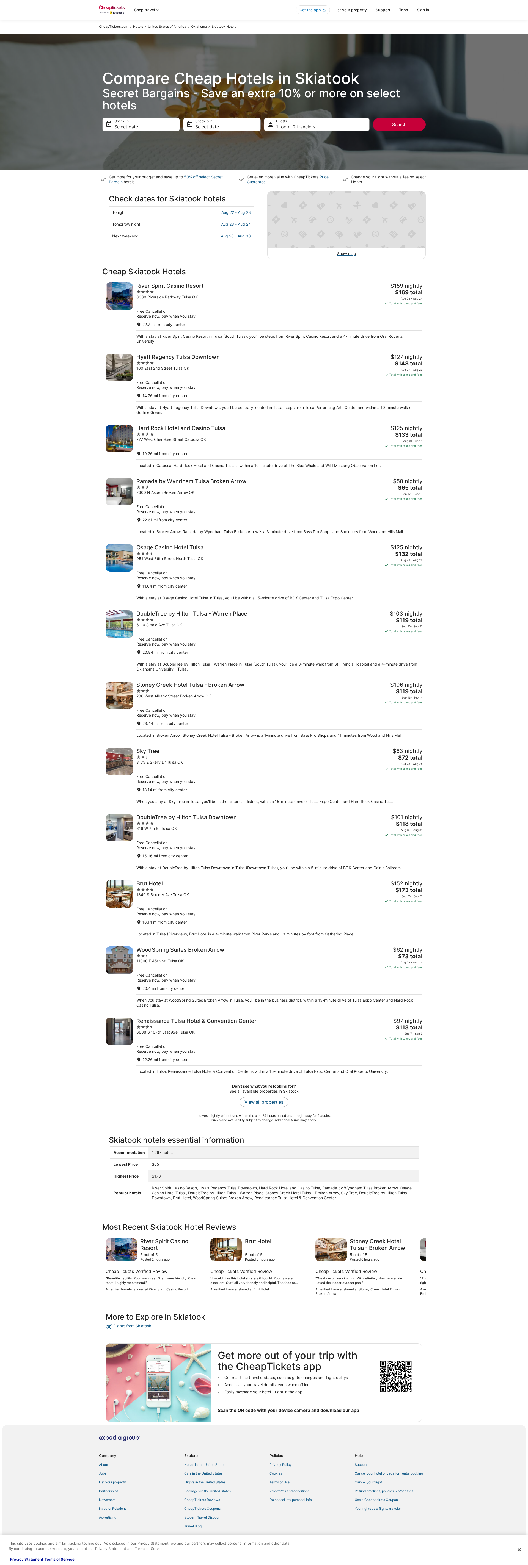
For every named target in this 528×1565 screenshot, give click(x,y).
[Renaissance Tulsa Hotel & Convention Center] (264, 1045)
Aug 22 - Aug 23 (236, 212)
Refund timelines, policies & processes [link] (384, 1491)
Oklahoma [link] (199, 26)
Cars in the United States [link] (203, 1473)
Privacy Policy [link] (281, 1464)
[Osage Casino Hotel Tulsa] (264, 572)
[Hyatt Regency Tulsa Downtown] (264, 384)
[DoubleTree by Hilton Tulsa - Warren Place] (264, 641)
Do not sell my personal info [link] (291, 1500)
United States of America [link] (167, 26)
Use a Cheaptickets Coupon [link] (376, 1500)
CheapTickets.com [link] (113, 26)
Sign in (423, 9)
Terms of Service (60, 1559)
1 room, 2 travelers (295, 126)
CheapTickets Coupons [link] (202, 1508)
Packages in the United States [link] (207, 1491)
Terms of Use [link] (280, 1482)
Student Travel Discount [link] (202, 1517)
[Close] (519, 1550)
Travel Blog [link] (193, 1526)
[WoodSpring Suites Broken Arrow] (264, 977)
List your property (350, 9)
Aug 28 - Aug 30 (236, 236)
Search (399, 124)
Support (383, 9)
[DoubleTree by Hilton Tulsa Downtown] (264, 842)
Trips (403, 9)
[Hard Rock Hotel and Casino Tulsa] (264, 446)
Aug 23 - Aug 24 (236, 224)
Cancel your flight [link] (368, 1482)
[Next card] (419, 1267)
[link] (145, 1326)
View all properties (264, 1102)
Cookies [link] (276, 1473)
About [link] (103, 1464)
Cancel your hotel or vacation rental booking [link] (389, 1473)
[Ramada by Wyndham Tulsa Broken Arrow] (264, 506)
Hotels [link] (138, 26)
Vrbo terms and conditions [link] (289, 1491)
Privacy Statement (26, 1559)
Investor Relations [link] (113, 1508)
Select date (126, 126)
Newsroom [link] (107, 1500)
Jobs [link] (102, 1473)
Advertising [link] (107, 1517)
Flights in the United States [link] (205, 1482)
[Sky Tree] (264, 775)
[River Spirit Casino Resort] (264, 313)
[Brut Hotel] (264, 908)
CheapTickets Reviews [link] (202, 1500)
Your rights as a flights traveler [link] (378, 1508)
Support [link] (361, 1464)
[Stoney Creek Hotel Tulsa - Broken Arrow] (264, 709)
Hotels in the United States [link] (204, 1464)
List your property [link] (112, 1482)
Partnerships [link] (108, 1491)
